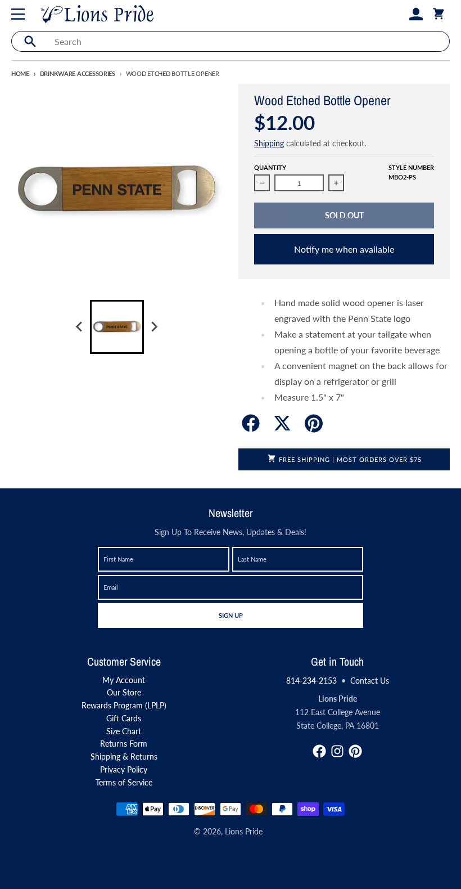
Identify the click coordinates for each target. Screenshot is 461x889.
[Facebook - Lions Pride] (319, 751)
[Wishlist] (398, 14)
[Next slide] (154, 327)
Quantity (270, 167)
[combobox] (249, 41)
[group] (117, 327)
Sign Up (230, 615)
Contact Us (369, 680)
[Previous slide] (80, 327)
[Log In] (416, 14)
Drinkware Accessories (77, 73)
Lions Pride (244, 831)
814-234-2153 (311, 680)
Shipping (269, 143)
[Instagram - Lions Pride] (337, 751)
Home (20, 73)
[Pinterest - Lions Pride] (355, 751)
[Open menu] (20, 14)
